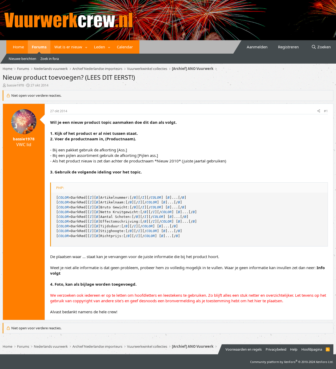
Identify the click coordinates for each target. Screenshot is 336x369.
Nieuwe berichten (22, 58)
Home (18, 46)
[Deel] (318, 111)
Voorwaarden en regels (243, 349)
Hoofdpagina (311, 349)
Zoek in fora (49, 58)
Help (293, 349)
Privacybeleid (276, 349)
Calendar (125, 46)
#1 (326, 111)
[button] (86, 47)
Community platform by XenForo (291, 362)
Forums (39, 46)
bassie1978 (15, 85)
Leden (99, 46)
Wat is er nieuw (68, 46)
